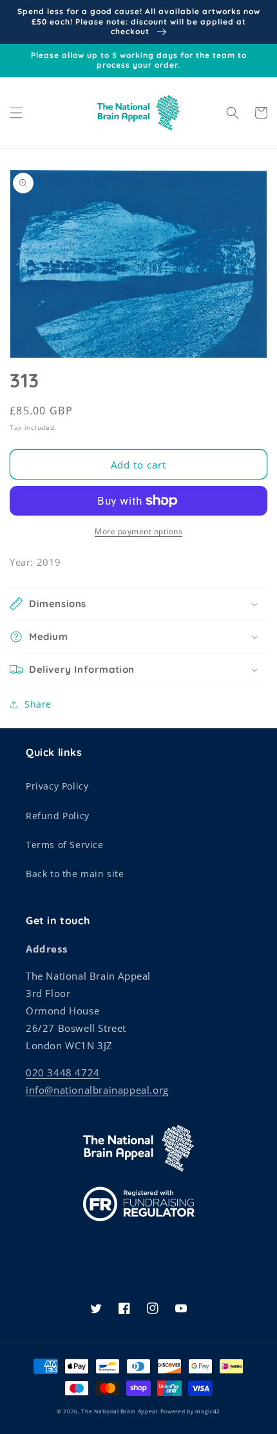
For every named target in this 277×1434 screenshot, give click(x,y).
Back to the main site (75, 873)
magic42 (207, 1411)
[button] (16, 113)
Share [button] (38, 704)
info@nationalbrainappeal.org (97, 1089)
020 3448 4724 (63, 1072)
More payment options (138, 531)
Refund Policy (58, 815)
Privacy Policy (57, 786)
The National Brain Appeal (119, 1411)
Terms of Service (65, 844)
